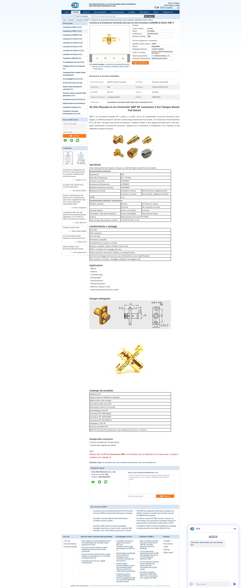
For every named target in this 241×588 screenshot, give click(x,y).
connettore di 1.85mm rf (71, 43)
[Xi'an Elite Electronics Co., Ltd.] (75, 5)
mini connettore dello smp (110, 462)
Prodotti (75, 12)
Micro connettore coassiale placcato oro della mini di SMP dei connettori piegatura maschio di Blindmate (149, 544)
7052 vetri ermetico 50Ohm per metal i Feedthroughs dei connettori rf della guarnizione (95, 549)
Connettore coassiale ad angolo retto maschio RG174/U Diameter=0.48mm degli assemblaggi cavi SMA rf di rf (125, 545)
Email (177, 5)
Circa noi (86, 12)
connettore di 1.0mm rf (71, 39)
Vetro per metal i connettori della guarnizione (96, 537)
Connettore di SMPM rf (71, 35)
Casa (66, 12)
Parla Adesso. (169, 5)
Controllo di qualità (117, 12)
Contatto (76, 136)
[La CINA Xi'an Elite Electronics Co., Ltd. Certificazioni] (68, 164)
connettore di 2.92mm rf (71, 50)
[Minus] (234, 528)
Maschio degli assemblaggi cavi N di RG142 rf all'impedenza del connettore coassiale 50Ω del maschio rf (125, 557)
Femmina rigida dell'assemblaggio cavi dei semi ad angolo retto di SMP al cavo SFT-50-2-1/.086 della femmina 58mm (125, 567)
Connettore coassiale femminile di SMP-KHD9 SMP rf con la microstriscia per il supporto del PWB (149, 575)
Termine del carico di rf (71, 83)
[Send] (235, 584)
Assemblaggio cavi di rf (71, 79)
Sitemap (166, 549)
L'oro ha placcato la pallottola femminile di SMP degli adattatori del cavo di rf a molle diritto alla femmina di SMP (149, 555)
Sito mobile (169, 552)
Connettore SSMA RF (70, 58)
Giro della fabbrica (100, 12)
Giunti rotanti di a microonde (73, 103)
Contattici (132, 12)
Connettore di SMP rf (82, 20)
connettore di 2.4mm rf (71, 47)
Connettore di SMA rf (70, 27)
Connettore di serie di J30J (72, 99)
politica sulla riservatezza (79, 586)
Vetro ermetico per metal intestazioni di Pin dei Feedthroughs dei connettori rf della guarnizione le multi (96, 543)
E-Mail (166, 547)
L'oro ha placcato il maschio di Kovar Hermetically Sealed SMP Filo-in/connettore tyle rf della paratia (149, 565)
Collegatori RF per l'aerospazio (74, 66)
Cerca (150, 16)
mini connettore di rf (149, 462)
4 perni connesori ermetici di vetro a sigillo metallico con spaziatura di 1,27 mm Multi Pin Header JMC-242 (96, 556)
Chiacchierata (142, 63)
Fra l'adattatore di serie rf (72, 62)
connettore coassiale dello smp (130, 462)
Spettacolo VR (168, 12)
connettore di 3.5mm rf (71, 54)
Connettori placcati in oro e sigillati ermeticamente (93, 562)
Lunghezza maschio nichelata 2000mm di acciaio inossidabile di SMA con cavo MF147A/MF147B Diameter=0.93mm (125, 577)
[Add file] (191, 584)
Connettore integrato (70, 107)
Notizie (156, 12)
